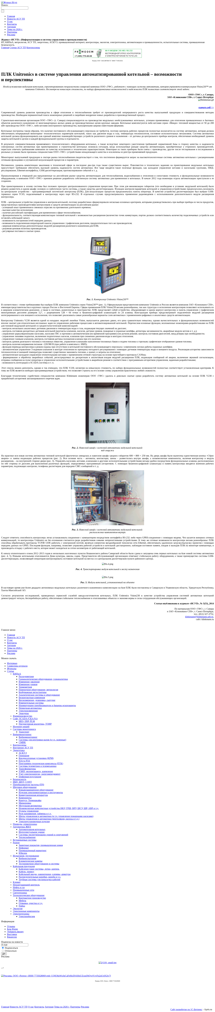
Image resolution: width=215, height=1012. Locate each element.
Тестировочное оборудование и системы (39, 863)
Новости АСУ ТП (16, 637)
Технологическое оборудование (28, 895)
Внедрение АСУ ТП (23, 747)
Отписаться (10, 951)
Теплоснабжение (27, 837)
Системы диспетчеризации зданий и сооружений (43, 834)
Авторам (11, 645)
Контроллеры (33, 47)
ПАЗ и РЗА (24, 761)
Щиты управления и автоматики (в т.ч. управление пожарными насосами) (56, 816)
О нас (10, 640)
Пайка (22, 906)
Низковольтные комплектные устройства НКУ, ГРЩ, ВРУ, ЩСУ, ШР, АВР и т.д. (59, 808)
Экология (17, 908)
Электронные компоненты (26, 911)
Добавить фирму (15, 931)
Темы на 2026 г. (15, 648)
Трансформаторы (27, 768)
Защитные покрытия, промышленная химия (41, 845)
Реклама (11, 653)
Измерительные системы (31, 703)
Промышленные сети (23, 890)
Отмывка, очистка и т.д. (31, 903)
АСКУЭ (23, 753)
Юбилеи (23, 853)
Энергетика (19, 750)
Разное (16, 842)
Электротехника (21, 914)
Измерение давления (29, 681)
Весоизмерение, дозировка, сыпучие (37, 700)
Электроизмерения (28, 710)
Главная (5, 47)
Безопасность (19, 779)
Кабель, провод (26, 871)
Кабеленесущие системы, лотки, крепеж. (39, 869)
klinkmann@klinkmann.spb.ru (199, 616)
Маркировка (25, 803)
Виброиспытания (27, 858)
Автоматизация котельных (32, 829)
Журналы (11, 668)
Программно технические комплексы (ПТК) (41, 763)
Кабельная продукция (24, 866)
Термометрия (25, 687)
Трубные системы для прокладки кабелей (39, 879)
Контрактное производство (32, 898)
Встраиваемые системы (24, 840)
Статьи (10, 671)
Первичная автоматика (30, 708)
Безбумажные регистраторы (33, 692)
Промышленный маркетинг (33, 850)
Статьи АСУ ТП (18, 47)
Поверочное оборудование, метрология (38, 689)
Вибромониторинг (22, 734)
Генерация (24, 755)
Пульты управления (28, 811)
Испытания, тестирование (26, 856)
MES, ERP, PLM (27, 721)
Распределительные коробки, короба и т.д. (40, 877)
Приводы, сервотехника (25, 824)
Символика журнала (17, 666)
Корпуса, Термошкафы (30, 800)
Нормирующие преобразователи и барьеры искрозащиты (47, 705)
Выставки (12, 934)
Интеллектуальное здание (32, 832)
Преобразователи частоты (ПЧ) (28, 784)
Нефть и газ (19, 887)
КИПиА (17, 674)
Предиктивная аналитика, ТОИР (35, 724)
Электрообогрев (27, 916)
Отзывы (11, 926)
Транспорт (24, 732)
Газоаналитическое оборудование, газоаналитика (43, 679)
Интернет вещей (21, 726)
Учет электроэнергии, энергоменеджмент (39, 774)
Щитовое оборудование (25, 787)
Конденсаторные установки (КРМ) (36, 758)
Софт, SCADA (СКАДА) (25, 718)
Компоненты (25, 798)
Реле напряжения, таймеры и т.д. (35, 813)
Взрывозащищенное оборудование (36, 790)
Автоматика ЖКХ (22, 827)
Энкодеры (24, 713)
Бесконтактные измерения (32, 697)
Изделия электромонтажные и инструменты (41, 792)
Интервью (12, 663)
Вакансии (12, 937)
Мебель (22, 900)
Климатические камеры (30, 861)
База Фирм (12, 929)
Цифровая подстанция (30, 776)
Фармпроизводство (22, 716)
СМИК (22, 742)
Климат (16, 882)
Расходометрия (26, 676)
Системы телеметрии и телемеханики (37, 766)
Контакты (12, 643)
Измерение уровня (28, 684)
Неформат (24, 848)
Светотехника (20, 892)
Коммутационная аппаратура (33, 795)
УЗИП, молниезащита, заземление (36, 771)
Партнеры (12, 650)
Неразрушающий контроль (26, 885)
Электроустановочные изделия (34, 821)
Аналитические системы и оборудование (39, 695)
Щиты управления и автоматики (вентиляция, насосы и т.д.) (49, 819)
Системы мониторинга (24, 729)
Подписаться (11, 948)
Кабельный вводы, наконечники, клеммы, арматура (44, 874)
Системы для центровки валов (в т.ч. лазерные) (42, 739)
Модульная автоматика (30, 805)
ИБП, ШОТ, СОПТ (22, 782)
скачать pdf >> (206, 107)
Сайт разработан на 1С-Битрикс (186, 1009)
